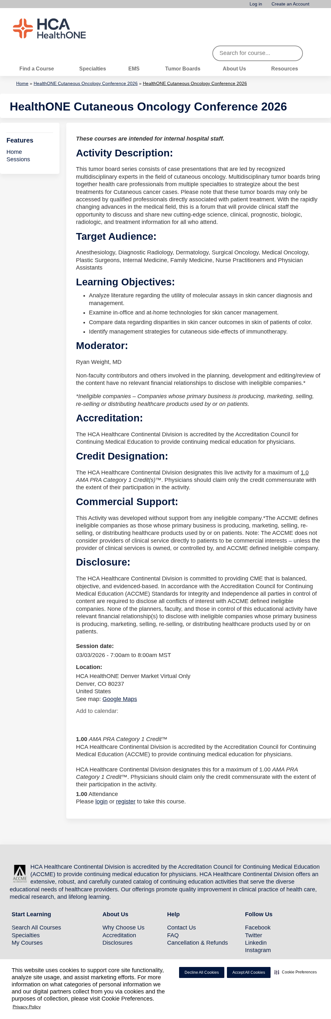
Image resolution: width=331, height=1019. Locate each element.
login (101, 801)
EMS (134, 68)
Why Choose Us (123, 927)
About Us (234, 68)
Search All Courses (36, 927)
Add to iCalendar (111, 722)
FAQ (173, 935)
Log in (256, 4)
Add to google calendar (82, 722)
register (125, 801)
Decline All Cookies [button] (202, 972)
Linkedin (256, 942)
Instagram (258, 950)
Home (22, 83)
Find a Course (36, 68)
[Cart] (316, 6)
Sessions (18, 159)
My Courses (27, 942)
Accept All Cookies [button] (248, 972)
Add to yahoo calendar (97, 722)
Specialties (92, 68)
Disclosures (117, 942)
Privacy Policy (27, 1006)
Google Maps (119, 699)
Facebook (258, 927)
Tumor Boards (182, 68)
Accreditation (119, 935)
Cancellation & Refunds (197, 942)
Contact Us (181, 927)
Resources (284, 68)
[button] (295, 972)
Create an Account (290, 4)
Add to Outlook (127, 722)
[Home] (61, 28)
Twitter (253, 935)
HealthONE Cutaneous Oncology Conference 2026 (86, 83)
